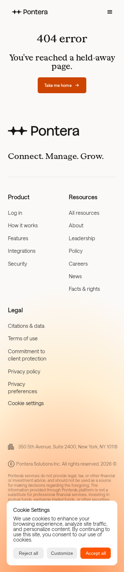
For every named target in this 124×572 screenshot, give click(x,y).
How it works (23, 225)
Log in (15, 213)
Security (17, 263)
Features (18, 238)
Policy (76, 251)
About (76, 225)
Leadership (82, 238)
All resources (84, 213)
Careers (78, 263)
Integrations (21, 251)
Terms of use (23, 338)
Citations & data (26, 326)
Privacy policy (24, 371)
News (75, 276)
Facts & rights (84, 289)
